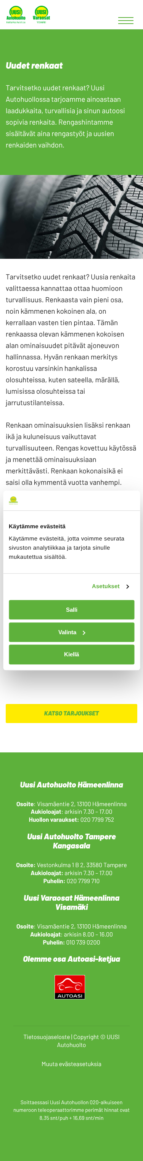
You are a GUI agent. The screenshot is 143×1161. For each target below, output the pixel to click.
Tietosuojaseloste (46, 1037)
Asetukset (106, 587)
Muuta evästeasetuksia (71, 1064)
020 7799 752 (97, 819)
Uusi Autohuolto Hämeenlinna (71, 784)
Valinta (67, 632)
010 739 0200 (83, 942)
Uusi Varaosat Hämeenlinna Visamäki (71, 902)
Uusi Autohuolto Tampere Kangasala (71, 841)
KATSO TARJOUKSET (71, 713)
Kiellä (71, 654)
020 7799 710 (83, 881)
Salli (71, 609)
